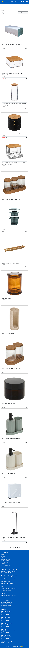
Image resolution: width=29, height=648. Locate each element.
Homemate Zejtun (6, 629)
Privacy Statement (5, 560)
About (2, 554)
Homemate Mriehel (6, 611)
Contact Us (3, 556)
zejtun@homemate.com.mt (8, 631)
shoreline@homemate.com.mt (9, 625)
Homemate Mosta (6, 635)
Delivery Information (5, 559)
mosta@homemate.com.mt (8, 637)
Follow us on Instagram (7, 643)
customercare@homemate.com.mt (10, 613)
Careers (3, 563)
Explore (23, 13)
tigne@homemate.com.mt (8, 619)
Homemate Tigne (6, 617)
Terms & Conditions (5, 562)
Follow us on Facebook (7, 641)
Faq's (2, 557)
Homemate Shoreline (7, 623)
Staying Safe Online (5, 565)
